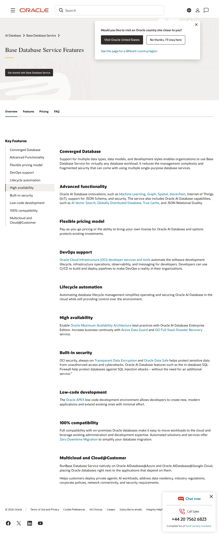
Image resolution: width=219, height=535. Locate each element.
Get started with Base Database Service (29, 72)
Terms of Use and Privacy (44, 509)
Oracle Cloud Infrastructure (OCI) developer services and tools (105, 259)
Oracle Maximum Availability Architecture (101, 325)
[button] (12, 10)
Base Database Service (41, 35)
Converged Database (25, 150)
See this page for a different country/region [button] (129, 51)
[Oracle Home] (34, 10)
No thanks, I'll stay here (166, 40)
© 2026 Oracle (13, 509)
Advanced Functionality (27, 157)
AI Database (13, 35)
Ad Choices (95, 509)
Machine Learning (132, 194)
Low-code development (27, 203)
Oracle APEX (75, 400)
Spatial (163, 194)
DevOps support (22, 172)
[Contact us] (206, 10)
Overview (11, 111)
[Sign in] (197, 10)
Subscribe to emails (131, 509)
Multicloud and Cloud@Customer (23, 220)
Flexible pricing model (26, 165)
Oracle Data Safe (156, 360)
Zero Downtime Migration (79, 439)
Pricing (44, 111)
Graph (151, 194)
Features (28, 111)
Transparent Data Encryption (116, 360)
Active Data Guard (134, 330)
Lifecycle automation (25, 180)
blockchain (177, 194)
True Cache (151, 203)
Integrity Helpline (156, 509)
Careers (111, 509)
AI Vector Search (83, 203)
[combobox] (109, 10)
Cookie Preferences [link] (74, 509)
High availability (22, 187)
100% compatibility (24, 210)
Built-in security (21, 195)
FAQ (56, 111)
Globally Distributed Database (119, 203)
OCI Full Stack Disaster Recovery (178, 330)
